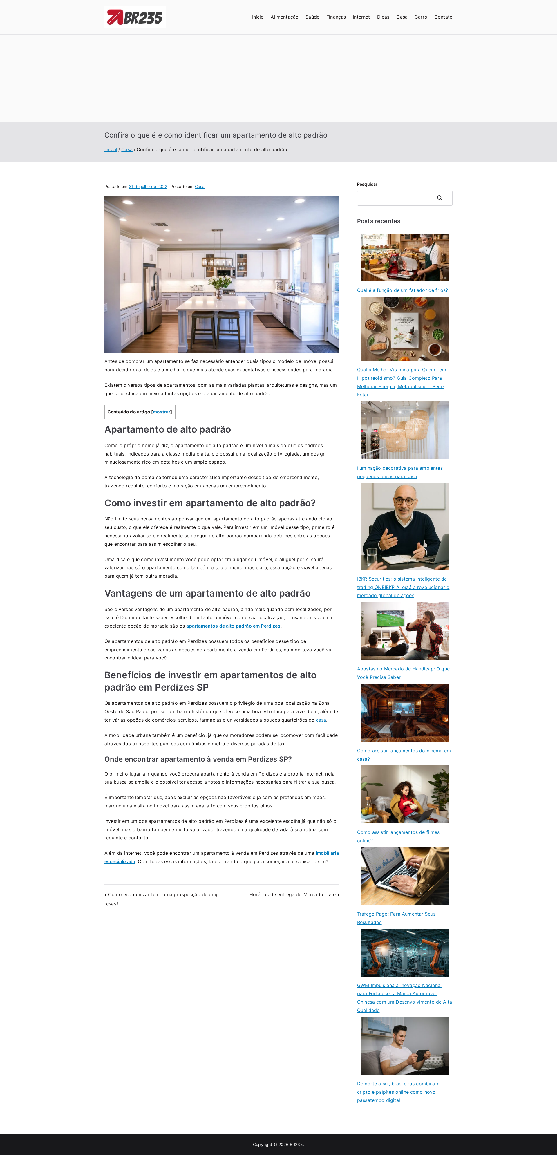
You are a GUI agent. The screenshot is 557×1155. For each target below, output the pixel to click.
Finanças (336, 17)
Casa (402, 17)
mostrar (161, 412)
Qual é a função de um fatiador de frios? (402, 290)
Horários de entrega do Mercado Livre (292, 894)
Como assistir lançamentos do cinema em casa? (404, 755)
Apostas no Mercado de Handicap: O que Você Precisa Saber (403, 673)
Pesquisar (367, 184)
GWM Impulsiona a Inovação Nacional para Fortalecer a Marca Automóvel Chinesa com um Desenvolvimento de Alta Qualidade (404, 997)
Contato (443, 17)
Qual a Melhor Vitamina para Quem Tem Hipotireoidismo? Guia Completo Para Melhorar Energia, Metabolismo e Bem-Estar (401, 382)
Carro (421, 17)
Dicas (383, 17)
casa (321, 720)
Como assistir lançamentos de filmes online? (398, 836)
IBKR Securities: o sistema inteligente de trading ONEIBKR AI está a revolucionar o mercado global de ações (403, 587)
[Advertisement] (278, 78)
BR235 (296, 1144)
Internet (361, 17)
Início (258, 17)
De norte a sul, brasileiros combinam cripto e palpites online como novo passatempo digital (398, 1092)
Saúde (312, 17)
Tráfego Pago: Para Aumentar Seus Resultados (396, 918)
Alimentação (285, 17)
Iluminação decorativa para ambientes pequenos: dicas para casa (400, 472)
